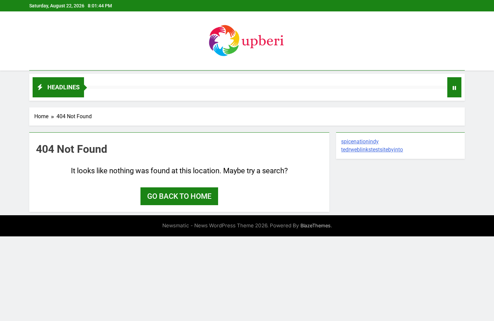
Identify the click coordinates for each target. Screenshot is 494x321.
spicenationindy (360, 141)
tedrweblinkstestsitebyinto (372, 149)
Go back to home (179, 196)
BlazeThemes (315, 225)
